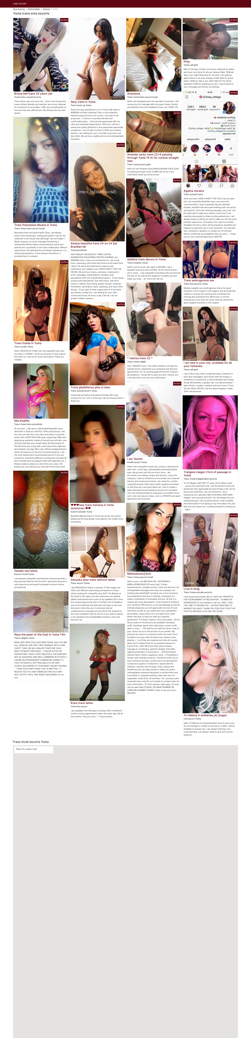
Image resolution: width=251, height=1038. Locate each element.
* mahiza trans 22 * (140, 358)
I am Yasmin (135, 458)
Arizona (46, 9)
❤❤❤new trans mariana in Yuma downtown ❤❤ (92, 506)
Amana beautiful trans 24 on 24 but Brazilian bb (94, 245)
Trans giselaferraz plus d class (90, 387)
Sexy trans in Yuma (83, 101)
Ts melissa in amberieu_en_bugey (205, 715)
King (187, 61)
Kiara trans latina (82, 703)
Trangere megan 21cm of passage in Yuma (207, 473)
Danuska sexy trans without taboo (93, 579)
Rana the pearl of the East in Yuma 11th (39, 634)
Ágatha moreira (194, 191)
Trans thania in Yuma (27, 343)
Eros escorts (19, 9)
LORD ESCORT (20, 3)
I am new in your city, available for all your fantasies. (208, 364)
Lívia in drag (191, 588)
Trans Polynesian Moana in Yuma (35, 225)
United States (34, 9)
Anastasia (133, 93)
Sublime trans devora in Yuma (146, 259)
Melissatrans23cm (139, 573)
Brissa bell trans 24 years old (33, 93)
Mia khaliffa (22, 420)
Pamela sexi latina (25, 570)
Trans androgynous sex (199, 280)
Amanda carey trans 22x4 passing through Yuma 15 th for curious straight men (153, 158)
